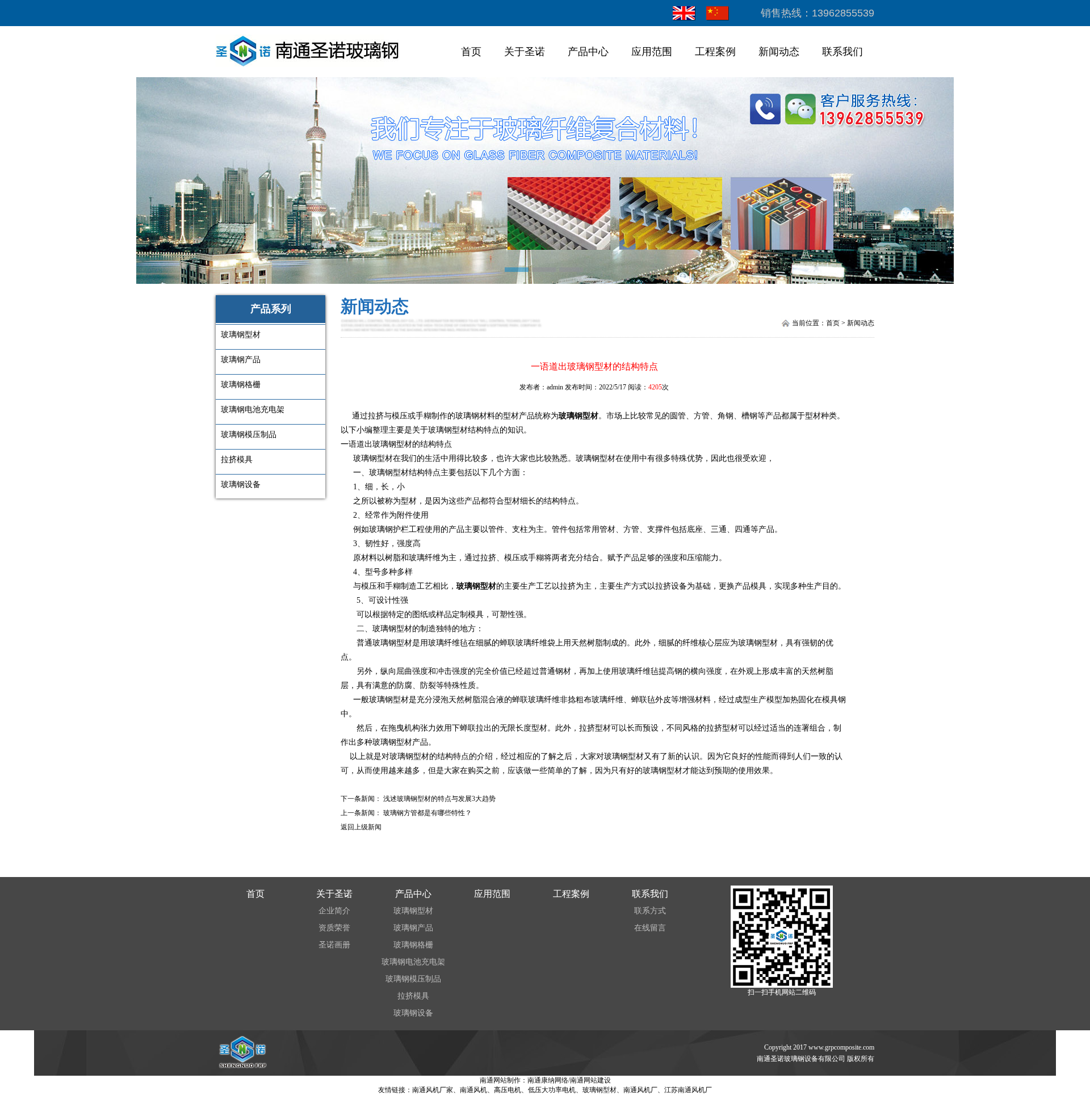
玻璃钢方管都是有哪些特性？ (427, 813)
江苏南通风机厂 (688, 1090)
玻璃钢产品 (413, 928)
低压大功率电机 (552, 1090)
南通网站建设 (590, 1080)
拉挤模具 (413, 996)
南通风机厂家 (432, 1090)
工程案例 (715, 51)
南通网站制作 (500, 1080)
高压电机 (507, 1090)
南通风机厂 (640, 1090)
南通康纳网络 (547, 1080)
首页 (471, 51)
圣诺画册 (334, 945)
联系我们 (842, 51)
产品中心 (588, 51)
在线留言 (650, 928)
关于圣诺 (524, 51)
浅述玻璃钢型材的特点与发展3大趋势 (439, 799)
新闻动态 (778, 51)
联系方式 (650, 911)
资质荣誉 (334, 928)
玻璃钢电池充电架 (413, 962)
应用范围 (651, 51)
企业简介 (334, 911)
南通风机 (473, 1090)
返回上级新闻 (361, 827)
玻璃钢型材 (578, 416)
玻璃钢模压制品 (413, 979)
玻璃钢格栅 (413, 945)
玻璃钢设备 (413, 1013)
